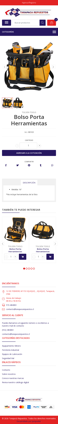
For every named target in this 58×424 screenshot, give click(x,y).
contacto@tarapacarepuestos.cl (20, 309)
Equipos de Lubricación (12, 354)
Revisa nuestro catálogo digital (15, 382)
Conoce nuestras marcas (13, 378)
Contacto (6, 370)
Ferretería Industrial (10, 350)
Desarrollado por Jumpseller (29, 421)
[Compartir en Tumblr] (40, 165)
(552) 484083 (7, 330)
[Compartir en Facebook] (5, 165)
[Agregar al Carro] (22, 257)
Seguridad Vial (8, 358)
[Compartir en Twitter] (17, 165)
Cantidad (29, 140)
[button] (24, 269)
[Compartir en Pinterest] (29, 165)
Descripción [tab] (29, 182)
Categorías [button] (8, 31)
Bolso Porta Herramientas (15, 250)
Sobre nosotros (9, 374)
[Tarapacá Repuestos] (28, 12)
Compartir (29, 162)
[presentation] (5, 67)
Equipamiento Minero (11, 346)
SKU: (26, 132)
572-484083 (11, 305)
